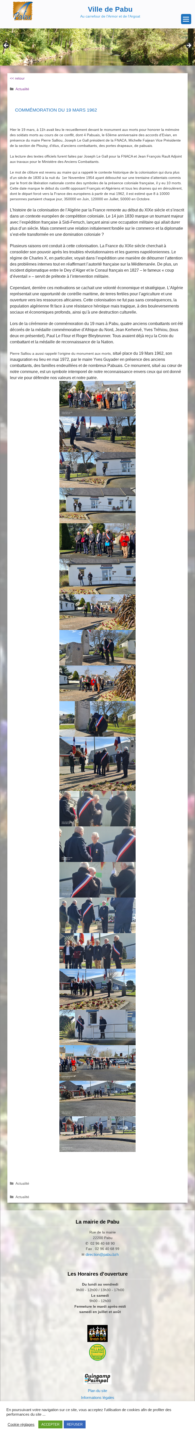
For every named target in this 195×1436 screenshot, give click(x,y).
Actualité (22, 89)
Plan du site (97, 1390)
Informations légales (97, 1397)
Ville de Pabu (110, 9)
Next (188, 46)
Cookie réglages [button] (21, 1425)
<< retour (17, 78)
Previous (6, 46)
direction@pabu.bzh (102, 1254)
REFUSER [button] (75, 1424)
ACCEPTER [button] (50, 1424)
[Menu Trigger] (186, 19)
